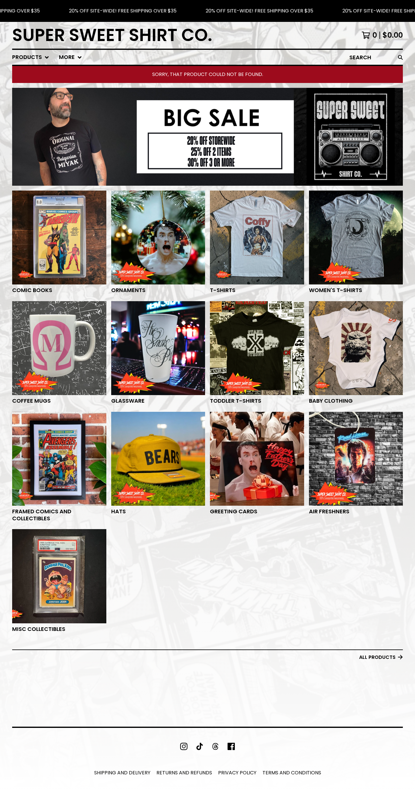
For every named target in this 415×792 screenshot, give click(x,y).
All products (377, 657)
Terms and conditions (291, 772)
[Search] (400, 57)
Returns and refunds (184, 772)
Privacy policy (237, 772)
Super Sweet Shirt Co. (112, 35)
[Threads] (215, 746)
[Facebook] (231, 746)
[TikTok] (199, 746)
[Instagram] (183, 746)
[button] (207, 11)
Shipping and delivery (122, 772)
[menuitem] (30, 57)
